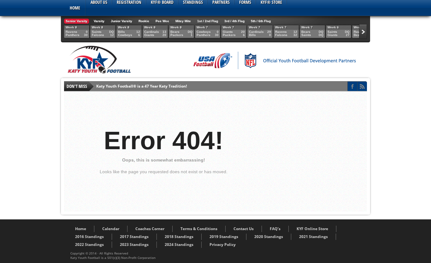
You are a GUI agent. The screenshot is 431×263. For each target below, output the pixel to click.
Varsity (99, 21)
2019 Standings (224, 236)
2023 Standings (134, 244)
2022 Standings (89, 244)
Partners (221, 2)
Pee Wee (162, 21)
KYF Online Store (312, 228)
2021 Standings (313, 236)
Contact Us (243, 228)
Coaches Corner (149, 228)
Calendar (110, 228)
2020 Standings (268, 236)
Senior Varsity (76, 21)
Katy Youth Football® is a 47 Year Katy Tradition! (141, 86)
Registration (129, 2)
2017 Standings (134, 236)
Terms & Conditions (198, 228)
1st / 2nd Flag (207, 21)
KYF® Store (271, 2)
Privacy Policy (223, 244)
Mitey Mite (183, 21)
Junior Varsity (121, 21)
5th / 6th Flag (261, 21)
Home (75, 8)
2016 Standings (89, 236)
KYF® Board (162, 2)
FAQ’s (275, 228)
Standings (193, 2)
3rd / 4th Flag (234, 21)
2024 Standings (179, 244)
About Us (99, 2)
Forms (245, 2)
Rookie (144, 21)
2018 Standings (179, 236)
